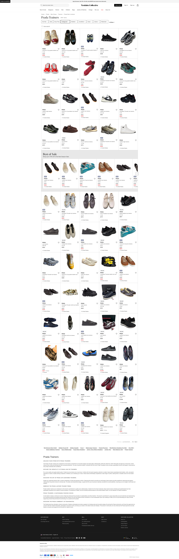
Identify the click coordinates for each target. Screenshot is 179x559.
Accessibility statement (46, 538)
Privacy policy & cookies (69, 538)
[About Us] (111, 9)
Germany (57, 557)
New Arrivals (43, 10)
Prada (47, 14)
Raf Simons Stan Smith (50, 448)
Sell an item (118, 5)
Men (62, 10)
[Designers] (54, 9)
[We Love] (100, 9)
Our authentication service (68, 521)
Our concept (43, 519)
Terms (61, 538)
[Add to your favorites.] (58, 49)
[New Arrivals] (47, 9)
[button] (138, 5)
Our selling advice (86, 521)
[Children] (71, 9)
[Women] (60, 9)
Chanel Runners (103, 448)
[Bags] (75, 9)
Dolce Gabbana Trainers (53, 450)
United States (52, 557)
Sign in (126, 5)
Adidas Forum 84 (63, 448)
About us (123, 519)
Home (42, 14)
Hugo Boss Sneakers (79, 450)
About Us (108, 10)
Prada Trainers (129, 450)
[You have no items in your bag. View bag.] (138, 5)
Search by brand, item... (48, 5)
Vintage (90, 10)
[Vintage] (93, 9)
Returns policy (65, 523)
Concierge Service (45, 521)
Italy (64, 557)
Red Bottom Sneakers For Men (118, 448)
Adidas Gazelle (74, 448)
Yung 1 (82, 448)
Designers (50, 10)
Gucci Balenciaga (66, 450)
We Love (97, 10)
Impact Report (124, 523)
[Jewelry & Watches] (87, 9)
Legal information (55, 538)
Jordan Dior (108, 450)
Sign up (132, 5)
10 (132, 442)
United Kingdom (46, 557)
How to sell (84, 519)
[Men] (64, 9)
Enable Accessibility (5, 1)
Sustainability (124, 521)
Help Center (104, 519)
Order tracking (65, 519)
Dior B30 (131, 448)
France (41, 557)
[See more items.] (137, 173)
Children (68, 10)
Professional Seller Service (88, 525)
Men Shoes (53, 14)
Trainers (60, 14)
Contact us (103, 521)
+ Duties (47, 371)
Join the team (124, 525)
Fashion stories (124, 527)
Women (57, 10)
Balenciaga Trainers (91, 448)
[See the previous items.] (42, 173)
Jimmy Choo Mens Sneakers (95, 450)
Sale (102, 10)
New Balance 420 (118, 450)
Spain (61, 557)
